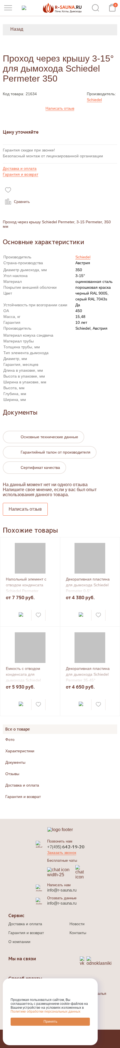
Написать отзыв (59, 108)
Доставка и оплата (20, 168)
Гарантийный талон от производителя (55, 452)
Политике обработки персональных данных (45, 1011)
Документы (15, 762)
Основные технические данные (49, 437)
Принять (50, 1021)
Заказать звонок (61, 852)
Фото (10, 739)
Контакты (77, 933)
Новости (77, 924)
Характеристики (19, 751)
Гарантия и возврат (20, 174)
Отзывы (12, 774)
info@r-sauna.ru (61, 890)
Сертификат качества (40, 467)
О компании (19, 941)
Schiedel (94, 99)
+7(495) (66, 846)
